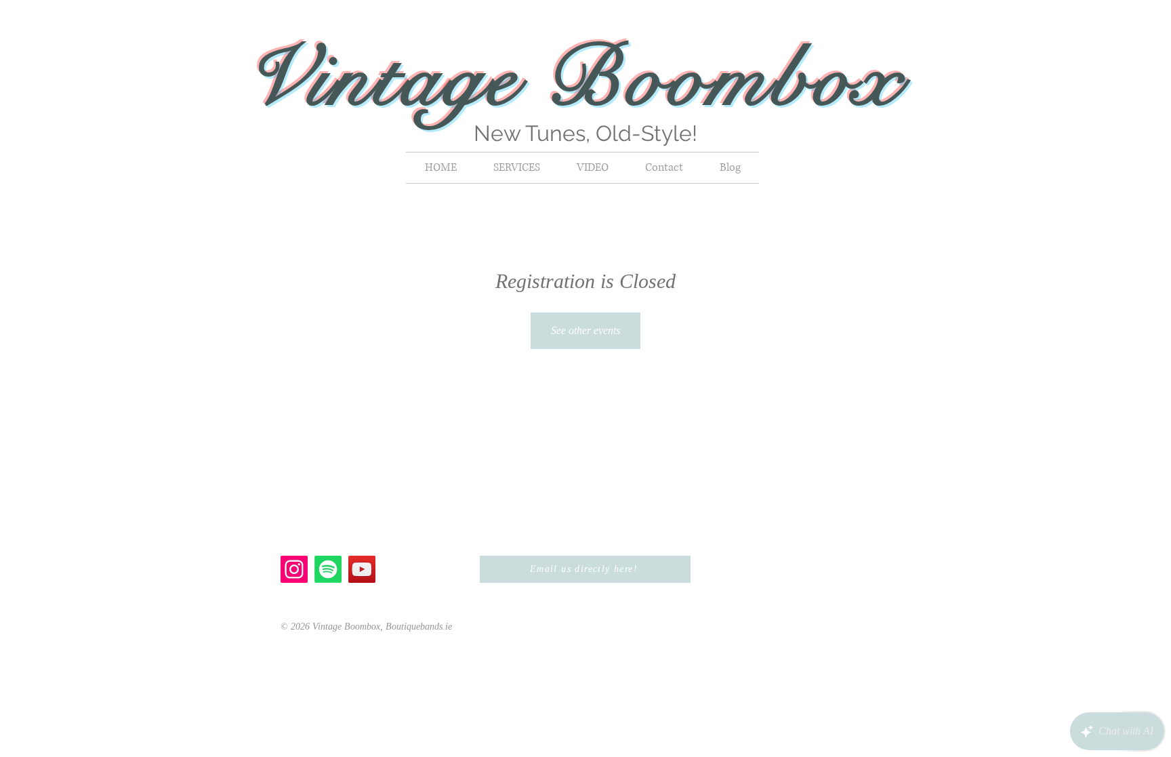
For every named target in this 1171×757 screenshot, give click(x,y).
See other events (585, 330)
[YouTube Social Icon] (361, 569)
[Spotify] (328, 569)
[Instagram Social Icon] (294, 569)
